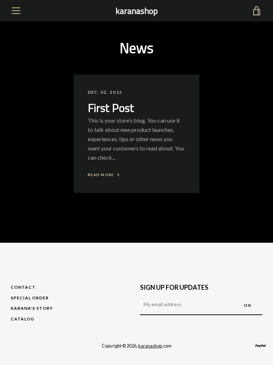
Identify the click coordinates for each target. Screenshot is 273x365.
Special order (30, 297)
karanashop (137, 11)
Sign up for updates (174, 287)
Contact (23, 287)
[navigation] (16, 11)
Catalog (22, 319)
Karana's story (32, 308)
